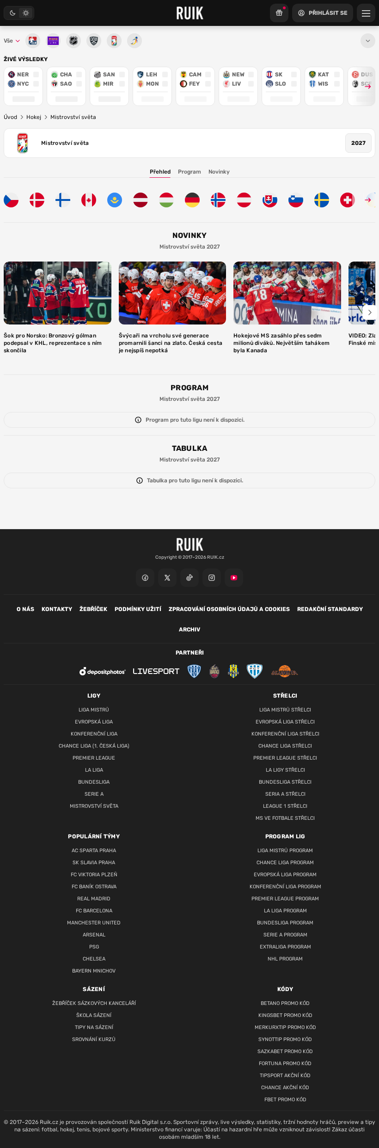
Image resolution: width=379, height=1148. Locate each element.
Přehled (160, 171)
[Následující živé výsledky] (363, 86)
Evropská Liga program (285, 875)
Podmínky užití (138, 609)
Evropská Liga (94, 722)
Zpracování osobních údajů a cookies (229, 609)
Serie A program (285, 935)
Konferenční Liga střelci (285, 734)
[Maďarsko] (166, 200)
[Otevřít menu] (368, 40)
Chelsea (94, 959)
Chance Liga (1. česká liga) (94, 746)
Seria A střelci (285, 794)
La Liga (94, 770)
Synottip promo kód (285, 1039)
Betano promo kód (285, 1003)
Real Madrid (93, 899)
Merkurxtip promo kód (285, 1027)
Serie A (94, 794)
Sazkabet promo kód (285, 1051)
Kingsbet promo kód (285, 1015)
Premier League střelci (285, 758)
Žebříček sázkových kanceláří (94, 1003)
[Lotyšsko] (140, 200)
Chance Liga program (285, 863)
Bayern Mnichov (94, 971)
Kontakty (57, 609)
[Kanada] (88, 200)
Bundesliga (94, 782)
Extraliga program (285, 947)
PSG (94, 947)
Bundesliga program (285, 923)
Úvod (10, 117)
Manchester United (94, 923)
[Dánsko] (37, 200)
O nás (25, 609)
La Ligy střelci (285, 770)
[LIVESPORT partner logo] (156, 671)
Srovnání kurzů (94, 1039)
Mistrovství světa (94, 806)
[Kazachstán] (114, 200)
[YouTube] (234, 577)
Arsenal (94, 935)
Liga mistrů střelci (285, 710)
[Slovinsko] (295, 200)
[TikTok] (189, 577)
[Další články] (369, 312)
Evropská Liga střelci (285, 722)
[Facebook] (145, 577)
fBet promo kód (285, 1100)
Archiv (189, 629)
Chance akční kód (285, 1088)
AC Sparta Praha (94, 851)
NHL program (285, 959)
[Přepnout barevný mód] (19, 13)
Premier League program (285, 899)
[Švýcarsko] (347, 200)
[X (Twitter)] (167, 577)
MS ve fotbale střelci (285, 818)
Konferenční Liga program (285, 887)
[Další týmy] (363, 200)
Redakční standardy (330, 609)
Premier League (94, 758)
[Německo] (192, 200)
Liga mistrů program (285, 851)
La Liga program (285, 911)
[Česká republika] (11, 200)
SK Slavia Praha (94, 863)
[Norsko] (218, 200)
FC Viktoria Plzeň (94, 875)
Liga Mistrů (94, 710)
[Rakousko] (244, 200)
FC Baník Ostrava (94, 887)
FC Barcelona (94, 911)
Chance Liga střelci (285, 746)
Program (189, 171)
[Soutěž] (279, 13)
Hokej (33, 117)
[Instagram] (211, 577)
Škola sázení (93, 1015)
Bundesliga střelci (285, 782)
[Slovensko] (270, 200)
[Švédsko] (321, 200)
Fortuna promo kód (285, 1064)
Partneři (190, 652)
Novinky (219, 171)
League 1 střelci (285, 806)
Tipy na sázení (94, 1027)
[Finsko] (62, 200)
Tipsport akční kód (285, 1076)
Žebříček (93, 609)
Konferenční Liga (94, 734)
